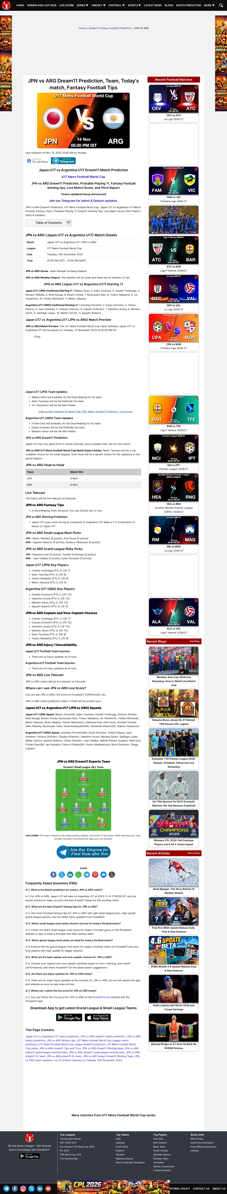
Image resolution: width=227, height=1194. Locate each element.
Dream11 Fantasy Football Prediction (110, 28)
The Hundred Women (70, 1138)
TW (62, 874)
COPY (112, 874)
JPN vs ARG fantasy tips (61, 1040)
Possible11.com (101, 997)
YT (49, 1188)
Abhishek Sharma (162, 1154)
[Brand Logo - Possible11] (29, 1141)
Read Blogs (195, 641)
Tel (7, 1188)
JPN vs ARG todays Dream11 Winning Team (108, 1056)
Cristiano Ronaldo (162, 1170)
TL (87, 874)
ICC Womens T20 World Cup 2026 (77, 1146)
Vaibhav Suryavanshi (163, 1166)
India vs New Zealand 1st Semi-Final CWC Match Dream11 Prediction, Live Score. (86, 411)
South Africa (122, 1146)
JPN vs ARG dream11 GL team (64, 1056)
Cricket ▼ (99, 5)
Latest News (153, 5)
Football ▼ (117, 5)
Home (20, 5)
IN (40, 1188)
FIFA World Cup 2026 (70, 1154)
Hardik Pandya (160, 1150)
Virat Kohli (158, 1138)
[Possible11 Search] (221, 5)
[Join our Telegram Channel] (83, 852)
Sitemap (194, 1150)
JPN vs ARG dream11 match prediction (102, 1036)
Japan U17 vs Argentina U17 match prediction (52, 1036)
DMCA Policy (196, 1138)
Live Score (66, 5)
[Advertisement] (113, 18)
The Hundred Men (69, 1158)
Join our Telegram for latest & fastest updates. (83, 201)
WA (79, 874)
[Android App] (29, 1159)
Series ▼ (82, 5)
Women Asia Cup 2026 (41, 5)
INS (24, 1188)
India (118, 1138)
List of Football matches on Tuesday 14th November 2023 (88, 1060)
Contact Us (201, 1188)
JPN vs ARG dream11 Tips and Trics (60, 1048)
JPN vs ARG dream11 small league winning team (97, 1052)
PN (96, 874)
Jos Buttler (158, 1162)
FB (54, 874)
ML (104, 874)
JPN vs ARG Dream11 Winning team (102, 1048)
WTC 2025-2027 (68, 1142)
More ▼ (209, 5)
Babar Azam (159, 1146)
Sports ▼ (134, 5)
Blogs (169, 5)
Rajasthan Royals (124, 1158)
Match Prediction (188, 5)
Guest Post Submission (201, 1142)
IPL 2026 (64, 1150)
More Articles (194, 853)
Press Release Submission (203, 1146)
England (120, 1150)
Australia (120, 1142)
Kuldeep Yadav (160, 1158)
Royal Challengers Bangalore (130, 1162)
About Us (218, 1188)
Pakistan (120, 1154)
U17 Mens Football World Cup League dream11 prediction (72, 1044)
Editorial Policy (179, 1188)
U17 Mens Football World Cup (83, 177)
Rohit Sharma (160, 1142)
